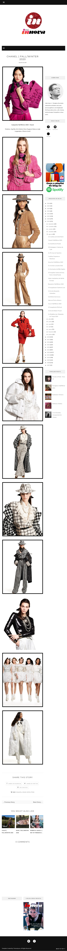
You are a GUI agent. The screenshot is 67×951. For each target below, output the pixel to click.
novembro (51, 226)
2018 (48, 337)
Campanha (18, 792)
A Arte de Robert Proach (55, 310)
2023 (48, 211)
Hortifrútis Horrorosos (54, 296)
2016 (48, 342)
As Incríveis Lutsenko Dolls (55, 265)
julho (50, 319)
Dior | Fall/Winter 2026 (22, 831)
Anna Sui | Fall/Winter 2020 (55, 262)
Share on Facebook (14, 783)
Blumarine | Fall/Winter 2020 (56, 284)
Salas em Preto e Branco (54, 300)
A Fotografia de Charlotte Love (56, 287)
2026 (48, 203)
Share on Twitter (32, 783)
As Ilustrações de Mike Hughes (56, 269)
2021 (48, 216)
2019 (48, 221)
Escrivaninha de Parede (54, 243)
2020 (48, 219)
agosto (50, 234)
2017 (48, 339)
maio (50, 324)
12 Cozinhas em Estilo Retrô (55, 236)
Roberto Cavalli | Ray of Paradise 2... (36, 831)
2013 (48, 350)
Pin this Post (24, 787)
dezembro (51, 224)
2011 (48, 355)
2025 (48, 206)
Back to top (60, 948)
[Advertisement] (55, 63)
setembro (51, 231)
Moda (32, 792)
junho (50, 321)
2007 (48, 365)
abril (50, 326)
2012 (48, 352)
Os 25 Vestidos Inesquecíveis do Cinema (57, 415)
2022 (48, 213)
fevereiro (51, 332)
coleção (24, 792)
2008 (48, 362)
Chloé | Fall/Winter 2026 (7, 831)
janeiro (50, 334)
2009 (48, 360)
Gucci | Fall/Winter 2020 (54, 303)
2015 (48, 344)
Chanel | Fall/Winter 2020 (55, 240)
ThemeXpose (17, 948)
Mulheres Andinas (57, 403)
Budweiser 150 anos (57, 394)
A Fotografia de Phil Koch (55, 307)
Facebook (48, 129)
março (50, 329)
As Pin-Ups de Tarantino (54, 253)
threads (48, 136)
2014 (48, 347)
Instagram (55, 129)
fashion (29, 792)
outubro (51, 229)
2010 (48, 357)
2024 (48, 208)
